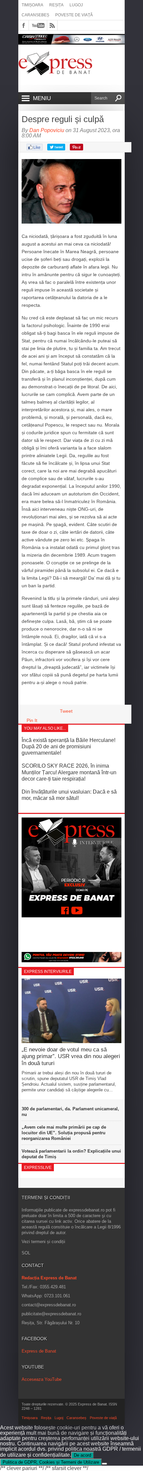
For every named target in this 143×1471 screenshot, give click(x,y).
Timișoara (32, 5)
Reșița (56, 5)
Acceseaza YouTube (42, 1379)
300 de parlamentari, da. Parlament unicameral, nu (70, 1111)
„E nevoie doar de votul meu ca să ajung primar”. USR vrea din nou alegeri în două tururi (71, 1056)
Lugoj (76, 5)
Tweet (66, 711)
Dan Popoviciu (46, 130)
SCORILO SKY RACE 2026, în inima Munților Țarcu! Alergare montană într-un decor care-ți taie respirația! (69, 772)
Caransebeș (35, 15)
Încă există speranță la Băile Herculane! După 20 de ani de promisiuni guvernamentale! (68, 746)
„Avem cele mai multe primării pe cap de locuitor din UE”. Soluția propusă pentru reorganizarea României (64, 1133)
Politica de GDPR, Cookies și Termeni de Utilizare (51, 1462)
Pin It (32, 720)
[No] (104, 1464)
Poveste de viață (74, 15)
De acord (82, 1455)
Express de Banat (39, 1351)
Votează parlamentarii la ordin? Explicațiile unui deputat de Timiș (71, 1154)
